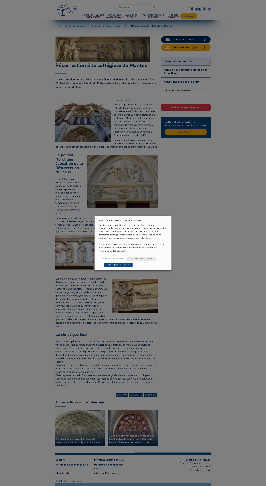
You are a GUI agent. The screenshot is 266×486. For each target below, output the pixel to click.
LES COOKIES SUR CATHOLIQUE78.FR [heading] (120, 220)
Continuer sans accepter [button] (141, 258)
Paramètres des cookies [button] (112, 258)
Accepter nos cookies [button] (118, 264)
